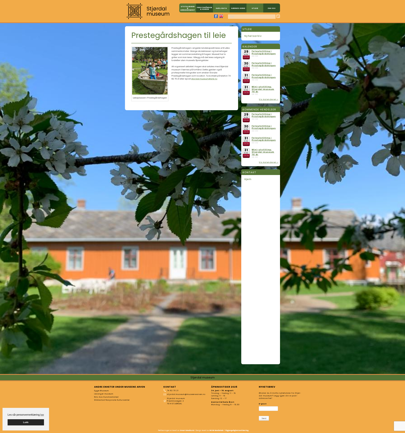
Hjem (248, 179)
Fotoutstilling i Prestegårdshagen (264, 52)
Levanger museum (103, 394)
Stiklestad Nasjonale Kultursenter (112, 400)
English (221, 16)
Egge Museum (101, 390)
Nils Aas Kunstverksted (106, 397)
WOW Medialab (216, 430)
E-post (263, 404)
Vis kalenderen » (268, 99)
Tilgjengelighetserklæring (237, 430)
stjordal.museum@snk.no (204, 78)
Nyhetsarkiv (253, 36)
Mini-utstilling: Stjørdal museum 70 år (263, 89)
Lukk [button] (25, 422)
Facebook (216, 16)
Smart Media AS (187, 430)
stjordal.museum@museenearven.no (186, 394)
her (42, 414)
